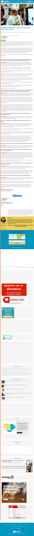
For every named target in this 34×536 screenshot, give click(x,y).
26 (25, 451)
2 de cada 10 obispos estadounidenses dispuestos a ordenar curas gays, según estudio (13, 372)
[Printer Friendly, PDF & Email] (3, 40)
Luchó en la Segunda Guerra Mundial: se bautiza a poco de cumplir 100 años (12, 371)
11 (21, 448)
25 (21, 451)
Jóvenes (2, 4)
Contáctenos (19, 526)
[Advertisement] (17, 260)
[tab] (13, 507)
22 (8, 451)
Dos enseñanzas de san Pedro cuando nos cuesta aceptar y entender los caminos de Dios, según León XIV (16, 369)
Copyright (14, 526)
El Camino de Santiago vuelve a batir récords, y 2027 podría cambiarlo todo (15, 397)
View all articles (3, 207)
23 (12, 451)
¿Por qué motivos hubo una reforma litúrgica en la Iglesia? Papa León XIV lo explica (16, 380)
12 (25, 448)
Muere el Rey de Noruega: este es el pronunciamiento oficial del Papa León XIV (13, 466)
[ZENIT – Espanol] (9, 2)
